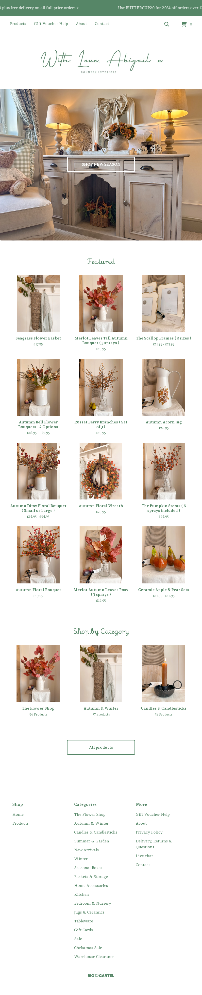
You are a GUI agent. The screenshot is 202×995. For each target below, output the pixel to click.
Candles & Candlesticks (95, 832)
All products (101, 747)
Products (18, 23)
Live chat (144, 856)
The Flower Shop (89, 814)
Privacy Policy (149, 832)
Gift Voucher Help (51, 23)
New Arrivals (86, 850)
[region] (101, 8)
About (81, 23)
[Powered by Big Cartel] (101, 975)
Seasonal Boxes (88, 867)
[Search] (166, 24)
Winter (81, 858)
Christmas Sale (88, 947)
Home (18, 814)
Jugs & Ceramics (89, 912)
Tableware (83, 921)
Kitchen (81, 894)
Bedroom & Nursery (92, 903)
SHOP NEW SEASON (101, 164)
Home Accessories (91, 885)
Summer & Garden (91, 841)
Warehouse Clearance (94, 956)
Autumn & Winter (91, 823)
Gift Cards (83, 930)
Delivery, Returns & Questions (154, 844)
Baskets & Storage (91, 876)
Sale (78, 938)
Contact (102, 23)
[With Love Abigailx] (101, 61)
